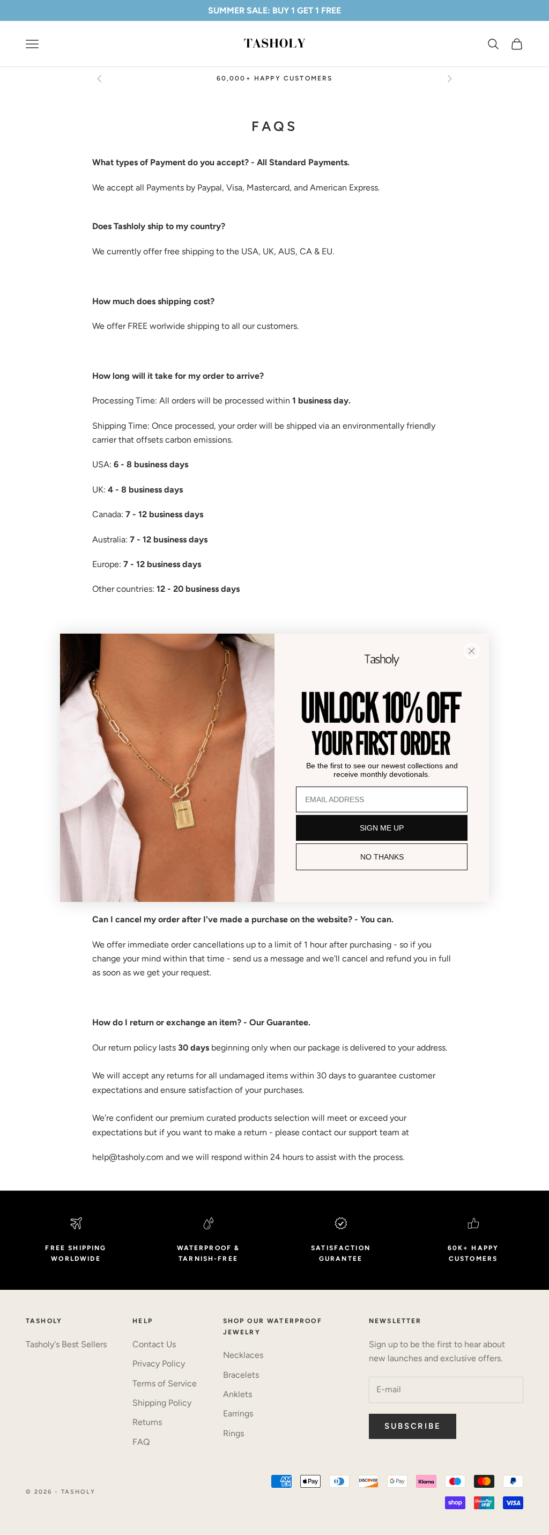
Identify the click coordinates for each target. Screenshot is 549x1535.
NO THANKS (382, 857)
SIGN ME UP (382, 828)
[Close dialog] (471, 651)
